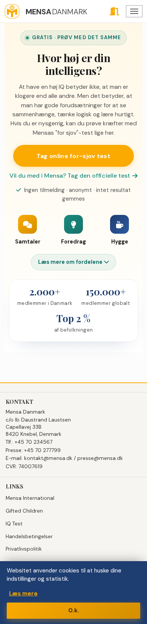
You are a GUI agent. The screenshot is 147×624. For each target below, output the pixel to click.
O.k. (73, 610)
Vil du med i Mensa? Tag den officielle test (69, 176)
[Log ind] (114, 11)
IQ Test (14, 524)
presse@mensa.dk (100, 458)
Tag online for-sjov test (73, 156)
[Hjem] (12, 11)
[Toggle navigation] (134, 11)
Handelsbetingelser (29, 536)
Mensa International (30, 498)
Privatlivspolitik (24, 549)
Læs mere (23, 593)
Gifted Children (24, 511)
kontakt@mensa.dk (48, 458)
